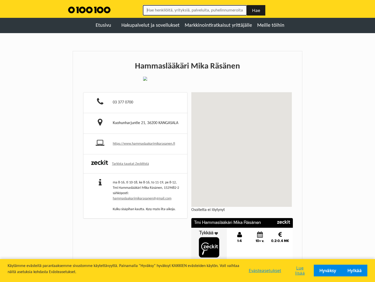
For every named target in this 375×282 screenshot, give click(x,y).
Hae (256, 10)
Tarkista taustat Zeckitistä (130, 164)
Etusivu (103, 25)
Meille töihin (270, 25)
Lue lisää (300, 270)
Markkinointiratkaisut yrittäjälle (218, 25)
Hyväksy (327, 270)
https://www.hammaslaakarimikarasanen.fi (144, 144)
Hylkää (354, 270)
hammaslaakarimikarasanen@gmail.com (142, 198)
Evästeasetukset (265, 270)
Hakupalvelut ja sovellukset (150, 25)
